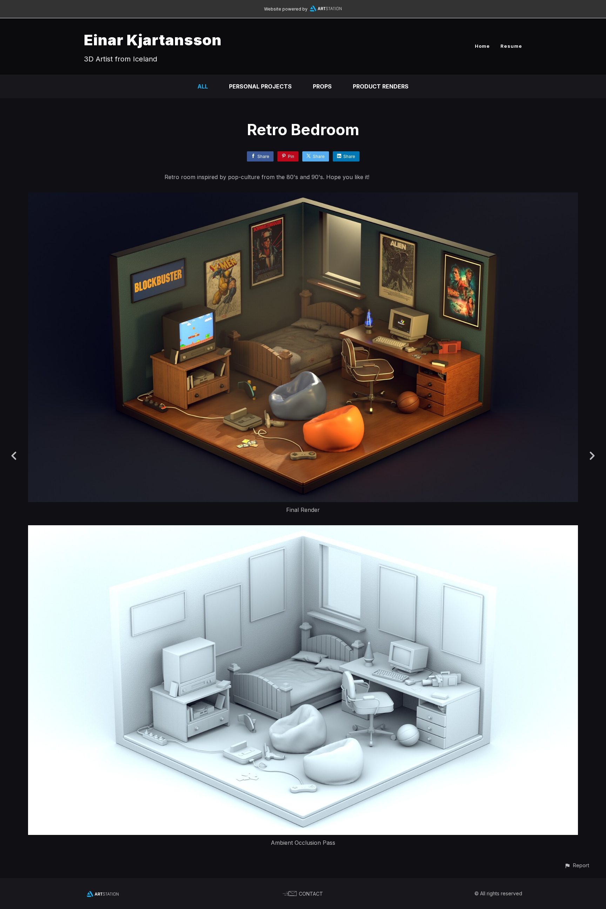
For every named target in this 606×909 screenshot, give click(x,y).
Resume (511, 46)
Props (322, 86)
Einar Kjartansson (153, 40)
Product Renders (381, 86)
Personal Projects (260, 86)
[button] (576, 865)
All (202, 86)
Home (482, 46)
